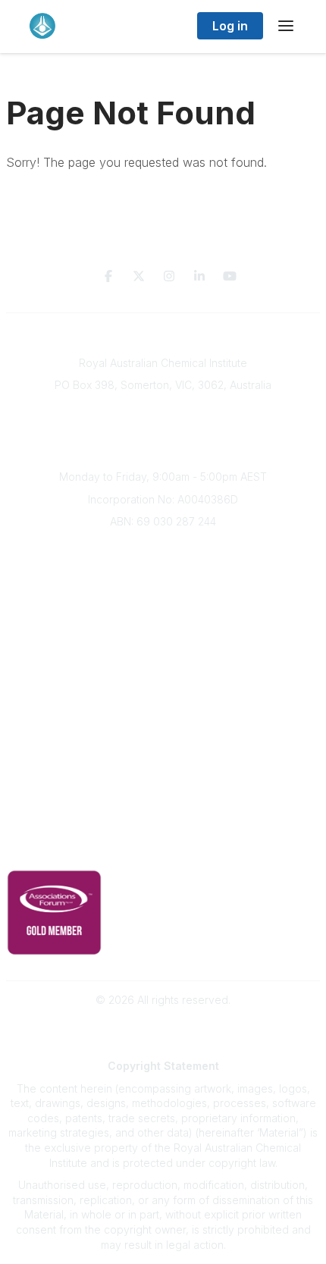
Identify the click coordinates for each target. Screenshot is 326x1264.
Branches (163, 571)
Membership (163, 777)
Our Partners (163, 732)
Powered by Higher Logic (163, 1026)
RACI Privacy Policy (163, 849)
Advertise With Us (163, 754)
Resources (163, 710)
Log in (230, 25)
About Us (163, 548)
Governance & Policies (163, 826)
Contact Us (163, 799)
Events (163, 616)
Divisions (163, 593)
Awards (163, 638)
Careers (163, 660)
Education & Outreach (163, 687)
